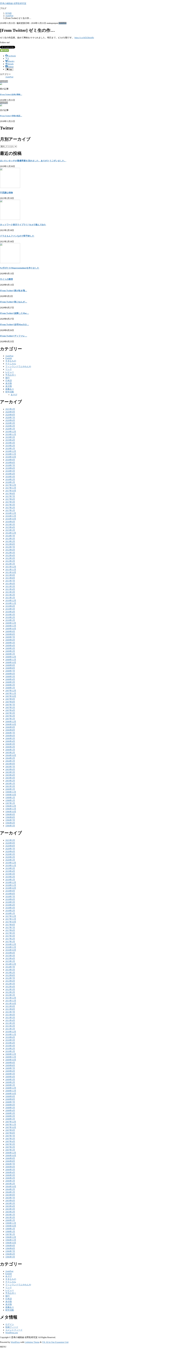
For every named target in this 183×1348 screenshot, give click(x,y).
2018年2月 (10, 479)
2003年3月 (10, 778)
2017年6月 (10, 499)
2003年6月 (10, 769)
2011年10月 (10, 572)
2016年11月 (10, 516)
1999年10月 (10, 795)
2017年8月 (10, 493)
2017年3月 (10, 505)
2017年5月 (10, 502)
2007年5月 (10, 707)
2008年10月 (10, 662)
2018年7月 (10, 465)
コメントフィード (14, 1330)
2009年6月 (10, 640)
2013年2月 (10, 541)
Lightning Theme (32, 1342)
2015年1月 (10, 530)
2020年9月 (10, 412)
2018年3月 (10, 477)
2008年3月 (10, 682)
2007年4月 (10, 710)
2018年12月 (10, 451)
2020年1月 (10, 429)
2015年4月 (10, 527)
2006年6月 (10, 736)
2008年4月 (10, 679)
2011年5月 (10, 586)
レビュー (9, 372)
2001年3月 (10, 786)
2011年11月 (10, 569)
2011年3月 (10, 592)
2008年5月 (10, 676)
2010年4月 (10, 612)
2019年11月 (10, 434)
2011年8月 (10, 578)
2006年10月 (10, 724)
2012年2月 (10, 561)
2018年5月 (10, 471)
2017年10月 (10, 491)
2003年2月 (10, 781)
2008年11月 (10, 660)
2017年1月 (10, 510)
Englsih (8, 358)
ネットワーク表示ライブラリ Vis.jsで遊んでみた (23, 224)
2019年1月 (10, 448)
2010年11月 (10, 603)
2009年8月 (10, 634)
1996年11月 (10, 809)
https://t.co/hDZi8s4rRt (84, 37)
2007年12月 (10, 690)
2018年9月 (10, 460)
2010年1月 (10, 620)
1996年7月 (10, 820)
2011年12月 (10, 567)
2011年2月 (10, 595)
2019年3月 (10, 443)
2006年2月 (10, 747)
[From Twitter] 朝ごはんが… (13, 302)
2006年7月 (10, 733)
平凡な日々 (10, 375)
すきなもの (10, 361)
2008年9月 (10, 665)
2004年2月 (10, 758)
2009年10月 (10, 629)
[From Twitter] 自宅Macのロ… (14, 324)
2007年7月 (10, 705)
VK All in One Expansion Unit (55, 1342)
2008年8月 (10, 668)
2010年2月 (10, 617)
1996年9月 (10, 814)
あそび (14, 394)
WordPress (15, 1342)
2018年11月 (10, 454)
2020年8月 (10, 415)
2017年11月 (10, 488)
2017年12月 (10, 485)
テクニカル (10, 364)
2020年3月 (10, 423)
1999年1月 (10, 797)
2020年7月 (10, 417)
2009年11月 (10, 626)
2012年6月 (10, 550)
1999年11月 (10, 792)
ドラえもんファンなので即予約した (17, 236)
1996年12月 (10, 806)
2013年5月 (10, 538)
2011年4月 (10, 589)
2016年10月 (10, 519)
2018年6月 (10, 468)
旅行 (7, 378)
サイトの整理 (6, 279)
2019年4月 (10, 440)
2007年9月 (10, 699)
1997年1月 (10, 803)
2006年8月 (10, 730)
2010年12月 (10, 600)
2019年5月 (10, 437)
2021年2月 (10, 409)
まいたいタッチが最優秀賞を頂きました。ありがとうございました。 (33, 161)
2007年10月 (10, 696)
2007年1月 (10, 719)
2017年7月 (10, 496)
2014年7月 (10, 536)
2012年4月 (10, 555)
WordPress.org (11, 1333)
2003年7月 (10, 766)
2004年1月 (10, 761)
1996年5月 (10, 826)
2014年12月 (10, 533)
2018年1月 (10, 482)
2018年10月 (10, 457)
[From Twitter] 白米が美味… (11, 94)
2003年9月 (10, 764)
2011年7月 (10, 581)
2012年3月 (10, 558)
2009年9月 (10, 631)
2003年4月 (10, 775)
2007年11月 (10, 693)
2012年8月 (10, 544)
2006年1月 (10, 750)
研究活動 (9, 392)
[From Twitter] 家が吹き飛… (13, 290)
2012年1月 (10, 564)
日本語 (8, 380)
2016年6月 (10, 522)
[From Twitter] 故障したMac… (14, 313)
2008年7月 (10, 671)
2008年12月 (10, 657)
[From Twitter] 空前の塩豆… (11, 116)
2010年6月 (10, 606)
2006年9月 (10, 727)
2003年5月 (10, 772)
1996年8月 (10, 817)
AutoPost (62, 23)
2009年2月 (10, 651)
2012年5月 (10, 553)
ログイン (9, 1324)
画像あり (9, 389)
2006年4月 (10, 741)
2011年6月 (10, 584)
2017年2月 (10, 507)
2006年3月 (10, 744)
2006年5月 (10, 738)
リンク (8, 369)
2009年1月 (10, 654)
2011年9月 (10, 575)
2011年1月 (10, 598)
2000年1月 (10, 789)
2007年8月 (10, 702)
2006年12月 (10, 721)
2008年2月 (10, 685)
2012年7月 (10, 547)
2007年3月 (10, 713)
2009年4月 (10, 645)
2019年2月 (10, 446)
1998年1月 (10, 800)
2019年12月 (10, 431)
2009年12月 (10, 623)
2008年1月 (10, 688)
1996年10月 (10, 812)
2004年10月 (10, 755)
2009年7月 (10, 637)
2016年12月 (10, 513)
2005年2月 (10, 752)
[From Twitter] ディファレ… (13, 336)
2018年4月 (10, 474)
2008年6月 (10, 674)
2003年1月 (10, 783)
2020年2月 (10, 426)
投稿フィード (11, 1327)
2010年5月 (10, 609)
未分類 (8, 383)
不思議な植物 (6, 192)
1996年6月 (10, 823)
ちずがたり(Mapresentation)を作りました (19, 268)
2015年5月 (10, 524)
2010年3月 (10, 614)
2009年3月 (10, 648)
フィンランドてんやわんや (18, 366)
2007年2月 (10, 716)
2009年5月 (10, 643)
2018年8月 (10, 462)
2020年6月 (10, 420)
